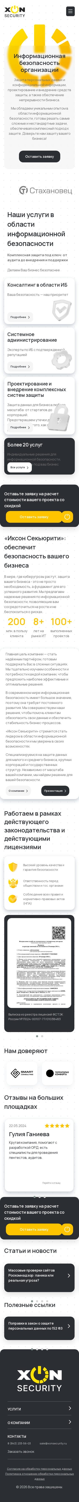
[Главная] (14, 10)
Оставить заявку (39, 156)
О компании (17, 791)
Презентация (53, 791)
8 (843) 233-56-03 (19, 1443)
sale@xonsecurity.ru (53, 1443)
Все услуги (18, 467)
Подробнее (19, 317)
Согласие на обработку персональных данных (39, 1469)
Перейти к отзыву (51, 1182)
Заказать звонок (21, 1451)
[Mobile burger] (70, 11)
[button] (37, 1036)
